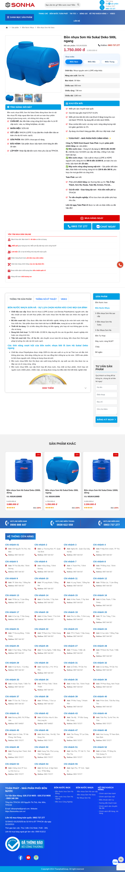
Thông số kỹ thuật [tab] (46, 299)
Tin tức (73, 14)
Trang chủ (43, 14)
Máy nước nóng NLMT (104, 341)
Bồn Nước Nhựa (28, 27)
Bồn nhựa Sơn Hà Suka (45, 27)
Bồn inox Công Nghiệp (64, 802)
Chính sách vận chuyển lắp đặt (108, 807)
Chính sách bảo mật (107, 797)
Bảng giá (84, 14)
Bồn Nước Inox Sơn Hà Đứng (64, 792)
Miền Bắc (92, 62)
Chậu (97, 347)
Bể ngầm (98, 352)
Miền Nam (74, 62)
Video (112, 14)
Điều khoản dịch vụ (106, 800)
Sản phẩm (15, 27)
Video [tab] (64, 299)
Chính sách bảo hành (107, 793)
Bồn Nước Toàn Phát (59, 14)
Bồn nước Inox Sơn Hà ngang (64, 798)
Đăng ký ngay (106, 419)
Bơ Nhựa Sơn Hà (104, 330)
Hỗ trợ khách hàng (98, 14)
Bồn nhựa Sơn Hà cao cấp (106, 314)
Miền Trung (109, 62)
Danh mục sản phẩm (21, 17)
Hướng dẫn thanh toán (108, 803)
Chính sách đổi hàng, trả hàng (108, 812)
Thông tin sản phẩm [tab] (20, 299)
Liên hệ (77, 21)
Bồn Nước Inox (101, 302)
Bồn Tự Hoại (100, 336)
